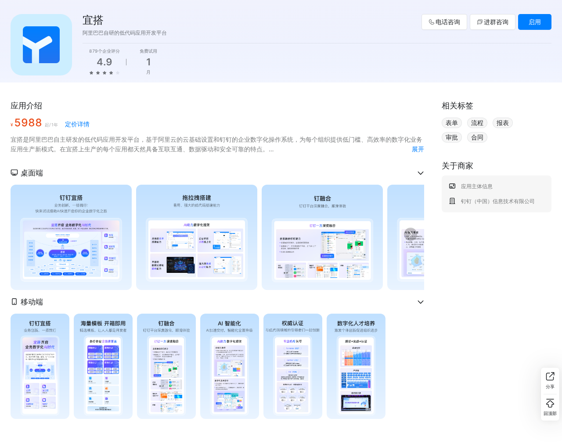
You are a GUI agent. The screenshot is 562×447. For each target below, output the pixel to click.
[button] (217, 173)
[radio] (91, 72)
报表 (503, 122)
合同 (477, 137)
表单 (452, 122)
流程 (477, 122)
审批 (452, 137)
